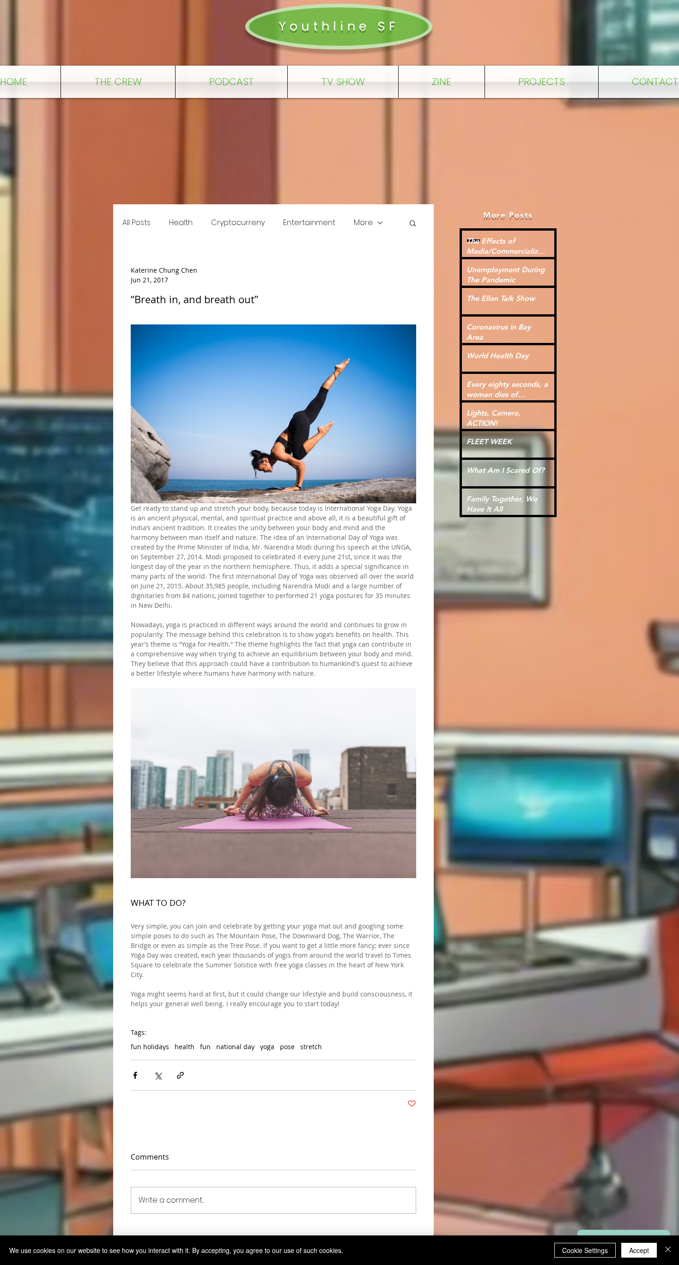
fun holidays (150, 1047)
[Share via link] (180, 1075)
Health (181, 223)
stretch (311, 1047)
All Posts (136, 223)
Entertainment (309, 223)
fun (205, 1047)
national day (235, 1047)
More (363, 223)
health (184, 1047)
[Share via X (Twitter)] (157, 1075)
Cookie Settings (585, 1250)
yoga (267, 1047)
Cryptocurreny (238, 223)
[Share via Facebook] (135, 1075)
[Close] (667, 1250)
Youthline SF (339, 26)
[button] (412, 222)
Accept (639, 1250)
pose (287, 1047)
